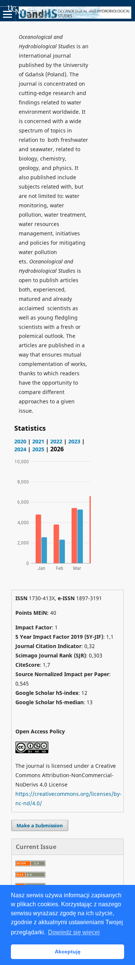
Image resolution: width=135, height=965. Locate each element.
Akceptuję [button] (68, 952)
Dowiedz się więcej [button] (74, 932)
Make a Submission (39, 825)
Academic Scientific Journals (59, 9)
